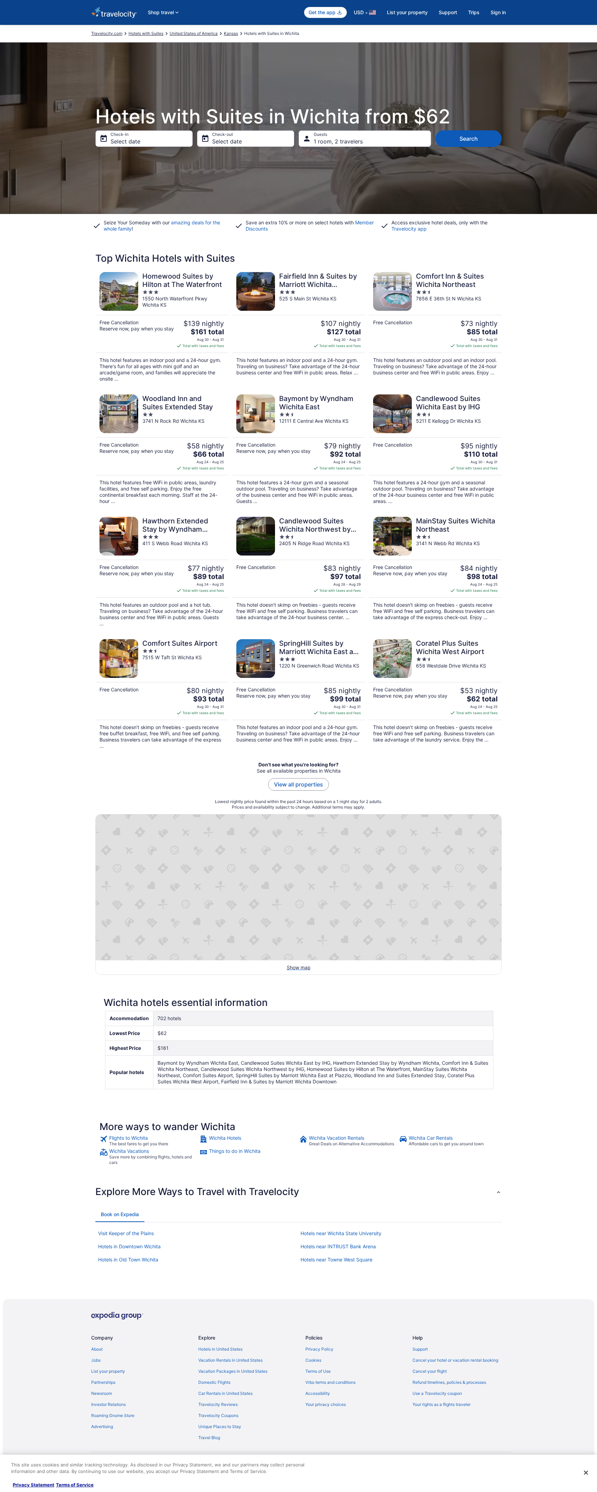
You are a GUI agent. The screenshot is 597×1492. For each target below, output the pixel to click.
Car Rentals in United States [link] (225, 1393)
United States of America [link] (194, 33)
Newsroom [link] (101, 1393)
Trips (474, 12)
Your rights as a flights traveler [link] (442, 1404)
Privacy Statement (33, 1485)
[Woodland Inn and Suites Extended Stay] (161, 449)
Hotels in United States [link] (220, 1349)
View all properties (298, 784)
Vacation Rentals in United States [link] (230, 1360)
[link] (149, 1141)
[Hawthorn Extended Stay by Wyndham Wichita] (161, 572)
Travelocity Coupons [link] (218, 1415)
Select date (125, 141)
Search (468, 138)
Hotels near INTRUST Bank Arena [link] (338, 1246)
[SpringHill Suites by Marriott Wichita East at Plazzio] (298, 694)
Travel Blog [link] (209, 1437)
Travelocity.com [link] (106, 33)
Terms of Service (75, 1485)
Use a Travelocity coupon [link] (437, 1393)
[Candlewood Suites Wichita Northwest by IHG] (298, 572)
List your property (407, 12)
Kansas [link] (231, 33)
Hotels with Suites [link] (146, 33)
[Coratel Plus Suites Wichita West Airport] (435, 694)
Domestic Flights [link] (214, 1382)
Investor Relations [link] (108, 1404)
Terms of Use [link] (318, 1371)
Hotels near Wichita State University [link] (341, 1233)
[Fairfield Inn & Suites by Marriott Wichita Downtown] (298, 327)
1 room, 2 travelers (338, 141)
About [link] (97, 1349)
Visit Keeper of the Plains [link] (126, 1233)
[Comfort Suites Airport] (161, 694)
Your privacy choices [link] (325, 1404)
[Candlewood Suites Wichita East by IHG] (435, 449)
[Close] (586, 1472)
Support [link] (420, 1349)
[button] (298, 1191)
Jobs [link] (96, 1360)
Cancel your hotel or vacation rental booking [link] (455, 1360)
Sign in (498, 12)
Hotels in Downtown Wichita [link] (129, 1246)
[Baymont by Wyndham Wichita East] (298, 449)
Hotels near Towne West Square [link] (336, 1259)
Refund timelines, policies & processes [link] (449, 1382)
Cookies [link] (313, 1360)
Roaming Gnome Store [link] (112, 1415)
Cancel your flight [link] (430, 1371)
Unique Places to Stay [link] (219, 1426)
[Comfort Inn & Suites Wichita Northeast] (435, 327)
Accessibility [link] (317, 1393)
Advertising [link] (102, 1426)
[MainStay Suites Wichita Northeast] (435, 572)
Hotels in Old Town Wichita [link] (128, 1259)
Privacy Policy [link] (319, 1349)
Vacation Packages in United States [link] (232, 1371)
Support (448, 12)
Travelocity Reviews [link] (218, 1404)
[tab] (119, 1214)
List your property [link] (108, 1371)
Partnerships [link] (103, 1382)
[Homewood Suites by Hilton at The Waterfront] (161, 327)
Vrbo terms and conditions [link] (330, 1382)
